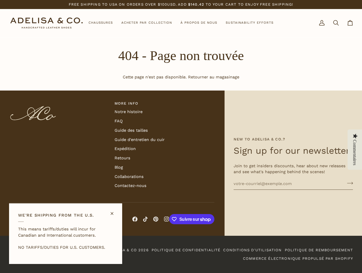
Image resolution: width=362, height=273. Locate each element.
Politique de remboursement (319, 250)
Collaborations (129, 176)
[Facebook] (134, 219)
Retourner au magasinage (213, 77)
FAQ (119, 121)
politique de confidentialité (186, 250)
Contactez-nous (130, 185)
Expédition (125, 148)
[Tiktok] (145, 219)
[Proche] (114, 211)
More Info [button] (127, 103)
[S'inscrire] (348, 183)
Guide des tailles (131, 130)
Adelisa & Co (122, 250)
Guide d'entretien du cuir (140, 139)
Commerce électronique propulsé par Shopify (298, 258)
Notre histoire (129, 111)
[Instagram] (166, 219)
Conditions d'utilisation (252, 250)
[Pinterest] (155, 219)
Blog (119, 167)
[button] (100, 23)
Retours (122, 158)
